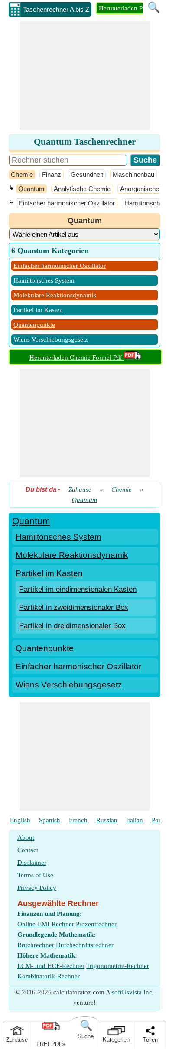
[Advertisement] (85, 75)
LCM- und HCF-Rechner (50, 965)
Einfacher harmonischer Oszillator (67, 203)
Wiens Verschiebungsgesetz (50, 339)
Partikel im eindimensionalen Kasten (77, 589)
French (78, 820)
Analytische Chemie (82, 188)
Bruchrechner (35, 944)
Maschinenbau (133, 174)
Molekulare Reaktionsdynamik (55, 295)
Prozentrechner (96, 924)
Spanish (49, 820)
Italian (134, 820)
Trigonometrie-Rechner (117, 965)
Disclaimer (31, 862)
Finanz (51, 174)
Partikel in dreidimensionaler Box (72, 626)
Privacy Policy (36, 887)
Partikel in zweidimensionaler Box (73, 607)
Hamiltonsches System (44, 280)
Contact (27, 850)
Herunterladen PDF (125, 8)
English (20, 820)
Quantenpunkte (34, 324)
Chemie (22, 174)
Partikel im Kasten (38, 309)
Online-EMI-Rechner (45, 924)
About (25, 837)
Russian (106, 820)
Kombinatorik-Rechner (48, 976)
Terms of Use (35, 875)
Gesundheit (87, 174)
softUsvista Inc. (133, 992)
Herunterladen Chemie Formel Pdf (76, 357)
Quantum (31, 188)
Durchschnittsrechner (85, 944)
